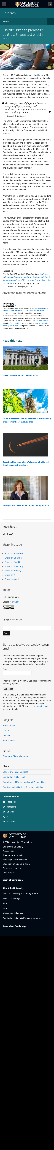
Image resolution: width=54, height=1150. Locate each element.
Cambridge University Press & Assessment (22, 918)
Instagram (11, 807)
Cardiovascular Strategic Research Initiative (23, 787)
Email (5, 669)
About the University (13, 888)
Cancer (6, 730)
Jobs (5, 903)
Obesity (6, 736)
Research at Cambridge (14, 926)
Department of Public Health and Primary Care (24, 782)
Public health (9, 725)
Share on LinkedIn (13, 558)
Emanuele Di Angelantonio (15, 756)
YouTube (11, 822)
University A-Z (9, 872)
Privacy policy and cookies (15, 860)
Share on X (10, 575)
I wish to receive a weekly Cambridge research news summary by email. (27, 682)
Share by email (12, 579)
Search (50, 4)
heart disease (9, 741)
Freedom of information (13, 855)
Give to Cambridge (11, 898)
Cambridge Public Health (14, 777)
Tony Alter (13, 602)
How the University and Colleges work (20, 893)
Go (5, 633)
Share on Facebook (14, 553)
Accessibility (8, 851)
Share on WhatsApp (14, 566)
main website (43, 321)
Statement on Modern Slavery (16, 864)
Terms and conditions (18, 323)
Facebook (11, 802)
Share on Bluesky (13, 571)
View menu (4, 4)
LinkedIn (11, 812)
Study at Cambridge (13, 879)
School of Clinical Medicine (15, 772)
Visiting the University (13, 913)
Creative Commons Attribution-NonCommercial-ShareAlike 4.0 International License (25, 310)
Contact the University (13, 847)
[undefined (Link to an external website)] (9, 305)
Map (5, 908)
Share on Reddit (12, 562)
